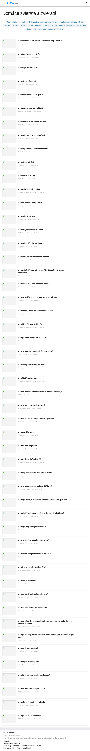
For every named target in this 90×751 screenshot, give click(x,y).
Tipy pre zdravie (9, 748)
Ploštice (15, 25)
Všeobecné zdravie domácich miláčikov (48, 29)
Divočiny (7, 25)
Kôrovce (38, 25)
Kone (29, 29)
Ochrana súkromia (27, 746)
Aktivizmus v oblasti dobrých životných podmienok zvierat (65, 25)
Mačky (24, 22)
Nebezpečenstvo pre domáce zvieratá (43, 22)
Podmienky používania (11, 746)
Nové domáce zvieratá (68, 22)
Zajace (23, 25)
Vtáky (31, 25)
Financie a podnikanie (24, 748)
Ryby (81, 22)
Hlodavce (15, 22)
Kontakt (38, 746)
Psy (8, 22)
